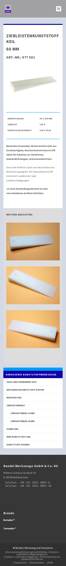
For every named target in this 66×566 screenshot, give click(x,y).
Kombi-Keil (13, 429)
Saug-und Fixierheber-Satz (22, 382)
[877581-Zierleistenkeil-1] (33, 259)
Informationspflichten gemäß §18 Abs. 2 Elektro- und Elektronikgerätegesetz (32, 553)
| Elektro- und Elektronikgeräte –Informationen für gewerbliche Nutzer (32, 558)
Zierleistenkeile (16, 405)
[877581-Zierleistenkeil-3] (33, 347)
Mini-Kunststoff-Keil (19, 436)
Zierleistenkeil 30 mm (22, 413)
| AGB (50, 562)
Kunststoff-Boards (18, 444)
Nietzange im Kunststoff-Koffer (25, 389)
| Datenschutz (37, 562)
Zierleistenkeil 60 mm (22, 421)
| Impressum (20, 562)
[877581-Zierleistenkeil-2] (33, 303)
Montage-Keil (14, 397)
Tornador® (9, 528)
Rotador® (9, 520)
